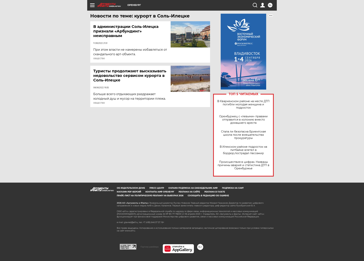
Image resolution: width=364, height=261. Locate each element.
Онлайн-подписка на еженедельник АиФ (193, 188)
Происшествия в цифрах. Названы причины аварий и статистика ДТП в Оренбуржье (243, 165)
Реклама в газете (214, 192)
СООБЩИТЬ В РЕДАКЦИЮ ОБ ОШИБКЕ (208, 195)
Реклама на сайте (189, 192)
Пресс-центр (156, 188)
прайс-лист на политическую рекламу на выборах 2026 (150, 195)
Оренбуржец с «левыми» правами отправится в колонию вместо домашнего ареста (243, 120)
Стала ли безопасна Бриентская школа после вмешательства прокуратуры (243, 135)
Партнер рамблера (149, 247)
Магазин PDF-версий (129, 192)
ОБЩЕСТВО (99, 59)
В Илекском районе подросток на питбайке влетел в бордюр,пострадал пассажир (243, 150)
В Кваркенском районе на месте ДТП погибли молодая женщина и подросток (243, 104)
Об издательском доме (131, 188)
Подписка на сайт (233, 188)
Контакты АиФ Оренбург (159, 192)
